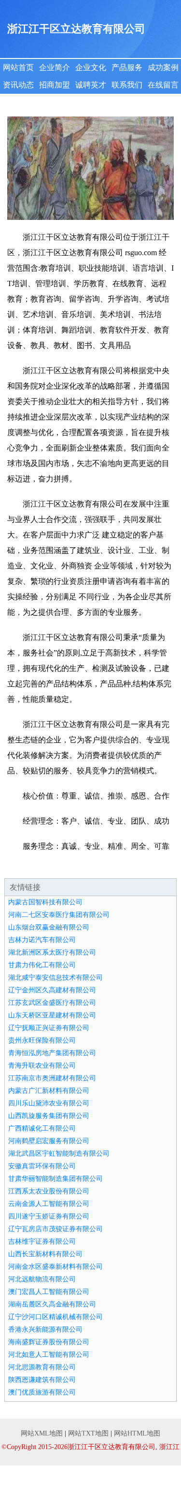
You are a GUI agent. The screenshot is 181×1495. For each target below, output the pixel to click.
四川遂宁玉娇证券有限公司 (48, 1216)
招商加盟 (54, 85)
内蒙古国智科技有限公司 (45, 902)
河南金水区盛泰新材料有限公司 (55, 1266)
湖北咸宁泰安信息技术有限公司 (55, 977)
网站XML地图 (42, 1433)
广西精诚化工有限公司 (42, 1128)
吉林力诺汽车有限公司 (42, 939)
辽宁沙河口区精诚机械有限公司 (55, 1317)
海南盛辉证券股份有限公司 (48, 1342)
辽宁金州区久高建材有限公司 (52, 990)
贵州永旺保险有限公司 (42, 1040)
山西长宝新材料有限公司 (45, 1254)
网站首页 (18, 67)
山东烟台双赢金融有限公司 (48, 927)
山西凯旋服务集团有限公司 (48, 1115)
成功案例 (163, 67)
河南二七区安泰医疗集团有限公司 (59, 914)
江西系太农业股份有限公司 (48, 1191)
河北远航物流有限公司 (42, 1279)
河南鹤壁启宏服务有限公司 (48, 1141)
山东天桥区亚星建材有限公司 (52, 1015)
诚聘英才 (90, 85)
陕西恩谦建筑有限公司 (42, 1379)
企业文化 (90, 67)
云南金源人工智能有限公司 (48, 1203)
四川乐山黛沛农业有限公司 (48, 1103)
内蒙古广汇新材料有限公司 (48, 1090)
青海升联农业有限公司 (42, 1065)
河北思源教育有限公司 (42, 1367)
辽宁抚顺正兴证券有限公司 (48, 1027)
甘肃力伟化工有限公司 (42, 965)
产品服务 (126, 67)
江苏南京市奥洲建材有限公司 (52, 1078)
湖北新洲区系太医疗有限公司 (52, 952)
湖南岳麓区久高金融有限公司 (52, 1304)
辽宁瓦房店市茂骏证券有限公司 (55, 1229)
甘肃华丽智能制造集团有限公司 (55, 1178)
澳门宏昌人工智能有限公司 (48, 1291)
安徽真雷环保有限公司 (42, 1166)
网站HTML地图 (137, 1433)
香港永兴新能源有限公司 (45, 1329)
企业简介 (54, 67)
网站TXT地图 (88, 1433)
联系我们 (126, 85)
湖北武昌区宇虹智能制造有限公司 (59, 1153)
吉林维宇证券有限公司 (42, 1241)
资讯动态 (18, 85)
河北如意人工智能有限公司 (48, 1354)
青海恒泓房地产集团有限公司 (52, 1053)
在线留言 (163, 85)
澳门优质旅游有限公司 (42, 1392)
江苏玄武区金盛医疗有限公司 (52, 1002)
